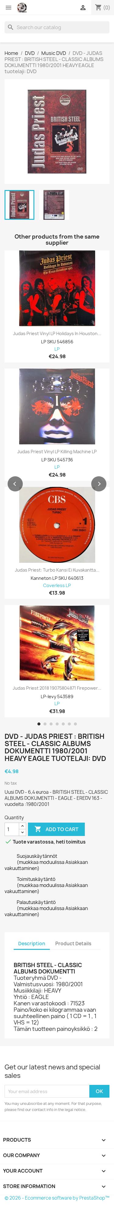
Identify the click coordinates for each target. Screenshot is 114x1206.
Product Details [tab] (73, 943)
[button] (15, 483)
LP (57, 349)
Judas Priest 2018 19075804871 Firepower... (57, 688)
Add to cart (56, 829)
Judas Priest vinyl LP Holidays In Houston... (57, 333)
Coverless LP (57, 586)
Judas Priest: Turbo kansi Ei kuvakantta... (57, 570)
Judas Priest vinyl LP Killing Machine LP (57, 451)
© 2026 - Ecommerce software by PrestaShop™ (57, 1198)
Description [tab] (31, 943)
